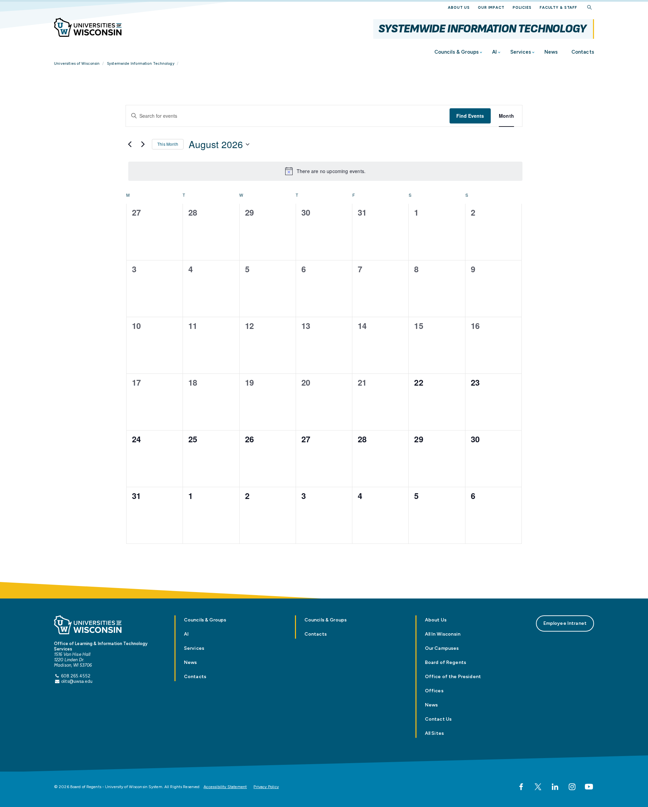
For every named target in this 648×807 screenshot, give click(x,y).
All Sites (434, 733)
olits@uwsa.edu (76, 681)
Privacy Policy (266, 786)
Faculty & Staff (558, 7)
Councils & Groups (456, 52)
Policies (522, 7)
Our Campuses (442, 648)
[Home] (88, 27)
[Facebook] (521, 786)
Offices (434, 691)
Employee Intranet (565, 623)
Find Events (470, 115)
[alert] (325, 171)
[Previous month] (130, 144)
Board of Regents (445, 662)
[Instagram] (572, 786)
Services (520, 52)
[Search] (589, 7)
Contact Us (438, 719)
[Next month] (143, 144)
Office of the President (453, 676)
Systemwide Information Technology (482, 29)
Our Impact (491, 7)
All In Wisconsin (442, 634)
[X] (538, 786)
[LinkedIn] (554, 786)
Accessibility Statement (225, 786)
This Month (167, 144)
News (551, 52)
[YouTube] (588, 786)
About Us (459, 7)
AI (494, 52)
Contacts (582, 52)
